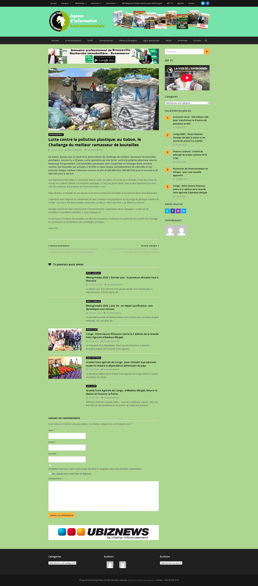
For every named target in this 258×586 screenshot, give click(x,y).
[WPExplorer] (161, 19)
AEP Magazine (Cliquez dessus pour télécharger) (142, 3)
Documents (111, 3)
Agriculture (92, 330)
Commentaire (55, 478)
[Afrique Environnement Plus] (78, 31)
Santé (168, 40)
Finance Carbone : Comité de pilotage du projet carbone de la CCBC (190, 155)
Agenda (180, 3)
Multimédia (80, 3)
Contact (191, 3)
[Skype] (183, 211)
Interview (182, 40)
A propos (65, 3)
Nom (51, 430)
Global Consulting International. (141, 580)
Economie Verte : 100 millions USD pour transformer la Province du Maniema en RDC (190, 120)
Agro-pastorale (151, 40)
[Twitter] (203, 3)
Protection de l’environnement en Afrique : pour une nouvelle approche (190, 172)
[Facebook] (208, 3)
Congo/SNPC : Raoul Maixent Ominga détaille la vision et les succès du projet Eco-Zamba (189, 137)
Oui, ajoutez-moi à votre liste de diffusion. (71, 473)
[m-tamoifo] (170, 230)
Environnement (73, 40)
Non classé (91, 386)
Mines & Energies (128, 40)
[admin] (181, 230)
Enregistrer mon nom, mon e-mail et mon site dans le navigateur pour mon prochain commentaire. (95, 468)
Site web (52, 453)
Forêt (90, 40)
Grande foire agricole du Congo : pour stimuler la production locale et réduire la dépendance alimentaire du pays (121, 364)
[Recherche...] (206, 40)
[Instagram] (178, 211)
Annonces (95, 3)
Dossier (197, 40)
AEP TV (170, 3)
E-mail (52, 442)
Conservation (106, 40)
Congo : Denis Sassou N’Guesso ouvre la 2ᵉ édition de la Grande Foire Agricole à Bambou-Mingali (122, 335)
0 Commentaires (95, 150)
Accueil (54, 3)
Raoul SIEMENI (75, 150)
